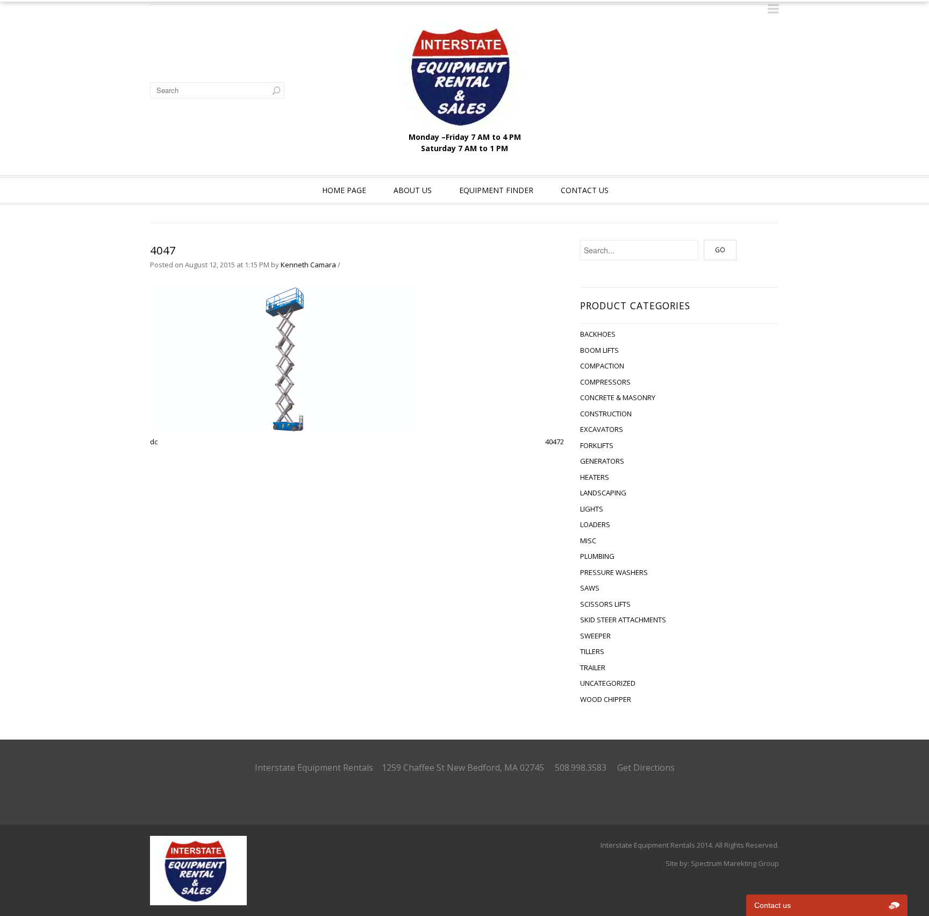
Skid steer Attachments (623, 619)
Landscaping (603, 493)
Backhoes (598, 334)
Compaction (602, 366)
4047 (163, 250)
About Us (413, 190)
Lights (591, 509)
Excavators (601, 429)
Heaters (594, 477)
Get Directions (646, 767)
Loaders (595, 524)
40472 (554, 441)
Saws (589, 588)
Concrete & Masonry (617, 397)
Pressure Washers (614, 572)
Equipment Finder (496, 190)
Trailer (592, 667)
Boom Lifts (599, 350)
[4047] (284, 358)
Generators (602, 461)
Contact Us (585, 190)
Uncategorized (607, 683)
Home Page (344, 190)
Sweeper (595, 636)
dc (154, 441)
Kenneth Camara (308, 264)
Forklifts (596, 445)
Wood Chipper (605, 699)
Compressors (605, 382)
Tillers (592, 651)
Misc (588, 540)
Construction (606, 413)
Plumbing (597, 556)
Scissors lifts (605, 604)
